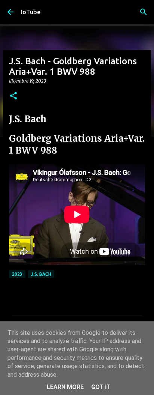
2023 (17, 274)
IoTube (30, 12)
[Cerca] (143, 12)
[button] (13, 96)
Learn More (65, 387)
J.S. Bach (41, 274)
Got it (101, 387)
